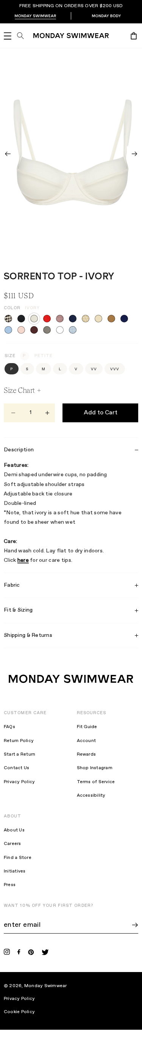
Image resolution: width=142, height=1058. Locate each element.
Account (86, 741)
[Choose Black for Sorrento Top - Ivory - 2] (21, 318)
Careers (12, 844)
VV (94, 369)
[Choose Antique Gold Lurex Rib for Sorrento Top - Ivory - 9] (111, 318)
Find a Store (17, 858)
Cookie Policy (24, 1012)
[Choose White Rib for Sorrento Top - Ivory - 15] (60, 330)
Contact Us (16, 768)
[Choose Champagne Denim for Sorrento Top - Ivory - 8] (98, 318)
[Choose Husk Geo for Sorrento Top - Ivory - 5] (60, 318)
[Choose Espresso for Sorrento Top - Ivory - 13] (34, 330)
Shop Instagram (94, 768)
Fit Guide (87, 727)
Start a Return (19, 754)
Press (10, 885)
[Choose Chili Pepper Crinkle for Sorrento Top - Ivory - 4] (47, 318)
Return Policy (19, 741)
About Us (14, 830)
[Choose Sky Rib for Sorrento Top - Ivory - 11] (8, 330)
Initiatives (15, 871)
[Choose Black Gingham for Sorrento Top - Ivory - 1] (8, 318)
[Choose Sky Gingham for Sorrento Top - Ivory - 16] (72, 330)
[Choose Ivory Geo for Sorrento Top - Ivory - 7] (85, 318)
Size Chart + (22, 390)
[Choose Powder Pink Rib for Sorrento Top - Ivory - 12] (21, 330)
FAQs (9, 727)
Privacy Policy (19, 782)
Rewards (86, 754)
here (23, 560)
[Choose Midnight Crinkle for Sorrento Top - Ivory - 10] (124, 318)
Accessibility (91, 796)
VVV (114, 369)
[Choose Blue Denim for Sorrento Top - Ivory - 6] (72, 318)
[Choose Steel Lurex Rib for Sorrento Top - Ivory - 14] (47, 330)
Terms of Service (96, 782)
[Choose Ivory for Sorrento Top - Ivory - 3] (34, 318)
